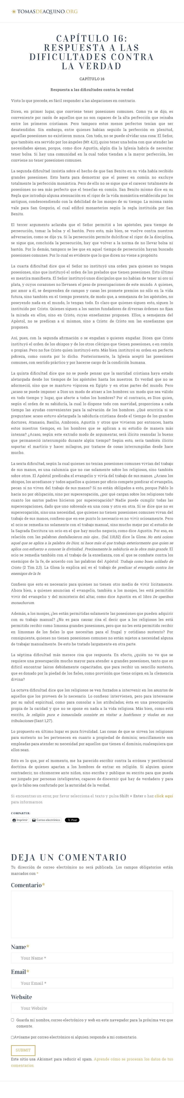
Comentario (28, 885)
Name (20, 947)
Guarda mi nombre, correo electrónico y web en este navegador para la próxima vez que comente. (94, 1023)
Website (21, 997)
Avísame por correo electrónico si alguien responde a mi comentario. (75, 1037)
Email (20, 972)
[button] (171, 10)
